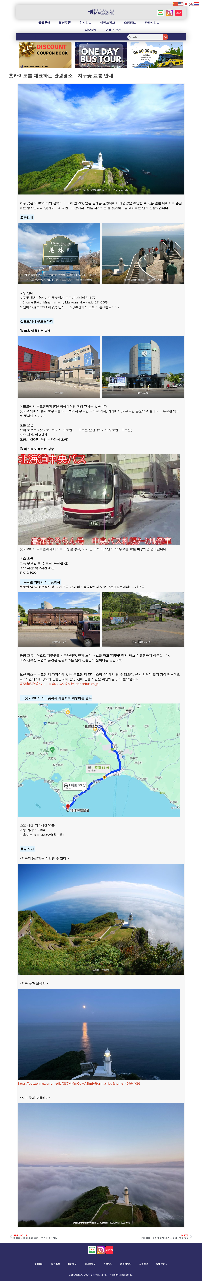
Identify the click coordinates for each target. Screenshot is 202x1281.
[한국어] (191, 4)
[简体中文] (175, 4)
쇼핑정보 (130, 22)
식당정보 (91, 30)
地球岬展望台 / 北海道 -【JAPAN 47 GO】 (143, 279)
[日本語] (186, 4)
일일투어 (44, 22)
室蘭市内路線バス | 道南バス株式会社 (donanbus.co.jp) (59, 684)
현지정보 (86, 22)
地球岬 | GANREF (101, 970)
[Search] (165, 37)
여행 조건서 (113, 30)
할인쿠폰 (65, 22)
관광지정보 (152, 22)
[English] (181, 4)
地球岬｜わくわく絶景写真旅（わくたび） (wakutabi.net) (101, 190)
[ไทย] (197, 4)
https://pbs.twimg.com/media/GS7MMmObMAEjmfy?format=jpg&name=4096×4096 (79, 1083)
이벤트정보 (107, 22)
